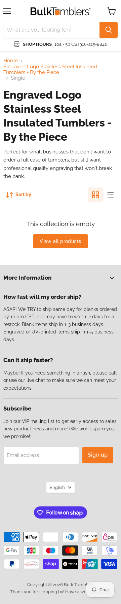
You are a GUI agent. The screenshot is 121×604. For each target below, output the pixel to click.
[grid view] (95, 194)
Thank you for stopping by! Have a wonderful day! (60, 591)
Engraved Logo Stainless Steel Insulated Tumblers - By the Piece (50, 69)
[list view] (110, 194)
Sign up (98, 455)
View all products (60, 241)
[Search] (108, 30)
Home (10, 61)
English (57, 487)
